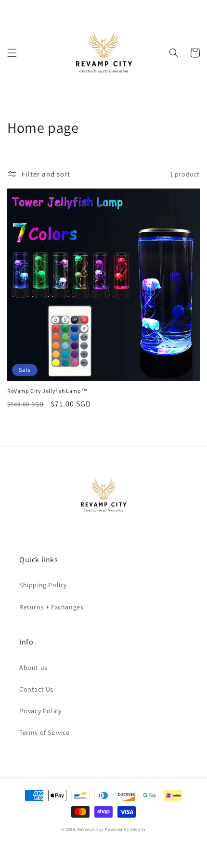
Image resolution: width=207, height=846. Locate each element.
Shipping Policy (43, 585)
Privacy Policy (40, 711)
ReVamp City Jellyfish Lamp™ (47, 390)
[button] (12, 52)
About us (33, 667)
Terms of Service (44, 732)
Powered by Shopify (125, 829)
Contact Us (36, 689)
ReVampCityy (91, 829)
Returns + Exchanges (51, 607)
